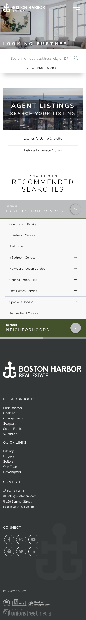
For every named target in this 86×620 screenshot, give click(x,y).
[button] (76, 58)
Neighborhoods (27, 330)
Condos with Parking (23, 224)
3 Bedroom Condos (22, 257)
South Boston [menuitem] (13, 429)
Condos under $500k (23, 280)
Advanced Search (45, 68)
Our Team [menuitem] (10, 467)
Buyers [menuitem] (8, 456)
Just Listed (16, 246)
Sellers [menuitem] (8, 461)
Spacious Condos (21, 302)
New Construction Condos (27, 268)
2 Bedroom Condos (22, 235)
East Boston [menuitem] (12, 408)
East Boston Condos (34, 211)
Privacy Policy (14, 591)
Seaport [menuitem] (9, 424)
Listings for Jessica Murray (43, 150)
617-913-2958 (15, 490)
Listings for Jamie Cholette (43, 138)
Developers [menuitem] (12, 472)
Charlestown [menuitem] (13, 418)
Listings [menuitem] (9, 451)
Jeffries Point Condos (23, 313)
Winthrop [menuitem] (10, 434)
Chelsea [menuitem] (9, 413)
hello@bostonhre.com (22, 496)
